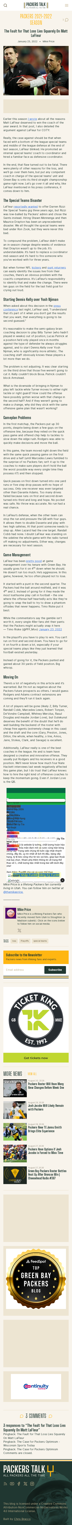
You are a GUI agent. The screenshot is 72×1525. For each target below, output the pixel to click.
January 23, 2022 (50, 629)
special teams (40, 941)
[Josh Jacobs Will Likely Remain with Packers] (15, 1110)
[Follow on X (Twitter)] (19, 931)
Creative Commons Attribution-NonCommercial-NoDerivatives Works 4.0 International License (35, 1507)
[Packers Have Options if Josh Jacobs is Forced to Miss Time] (15, 1153)
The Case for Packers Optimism (37, 1449)
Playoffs (25, 941)
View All (32, 1074)
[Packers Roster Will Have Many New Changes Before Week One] (15, 1088)
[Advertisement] (36, 106)
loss (14, 941)
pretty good (34, 561)
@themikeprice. (13, 892)
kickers (36, 267)
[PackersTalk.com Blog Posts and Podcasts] (36, 5)
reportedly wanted (26, 206)
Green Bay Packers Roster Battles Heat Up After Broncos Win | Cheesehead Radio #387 (47, 1175)
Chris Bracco (22, 1519)
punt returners (57, 267)
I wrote (32, 119)
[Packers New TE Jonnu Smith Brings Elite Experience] (15, 1132)
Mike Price (48, 41)
